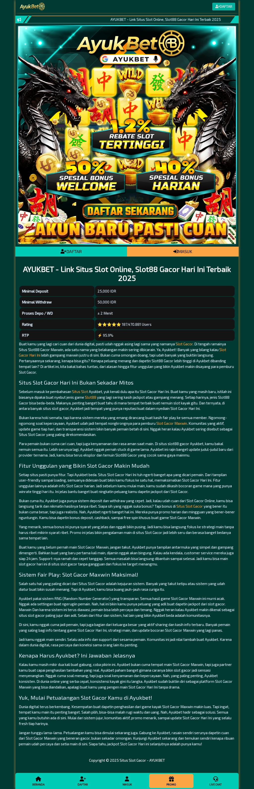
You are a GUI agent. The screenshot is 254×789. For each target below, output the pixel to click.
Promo (171, 784)
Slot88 (90, 397)
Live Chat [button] (215, 784)
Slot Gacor (184, 344)
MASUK (185, 251)
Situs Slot (80, 391)
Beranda (38, 784)
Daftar (83, 784)
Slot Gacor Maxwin (171, 423)
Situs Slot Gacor (189, 506)
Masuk (127, 784)
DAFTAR (74, 251)
